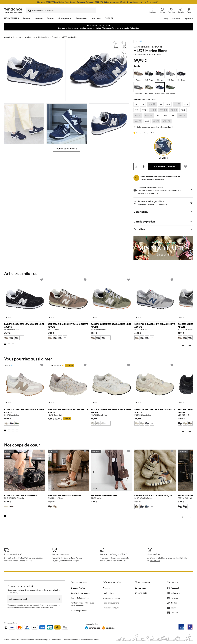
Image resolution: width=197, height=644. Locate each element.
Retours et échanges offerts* (151, 201)
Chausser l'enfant (78, 588)
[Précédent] (6, 300)
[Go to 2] (9, 344)
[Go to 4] (17, 430)
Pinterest (175, 598)
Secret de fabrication (80, 598)
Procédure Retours (111, 608)
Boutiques (152, 12)
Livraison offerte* (13, 554)
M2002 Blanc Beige (142, 415)
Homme (38, 18)
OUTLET (109, 18)
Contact (162, 12)
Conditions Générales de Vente (74, 639)
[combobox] (61, 10)
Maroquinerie (64, 18)
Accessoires (81, 18)
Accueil (7, 37)
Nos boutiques (108, 593)
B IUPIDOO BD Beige (143, 498)
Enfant (50, 18)
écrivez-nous (155, 560)
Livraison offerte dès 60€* (150, 187)
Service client (154, 554)
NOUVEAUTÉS (11, 18)
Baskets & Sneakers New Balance (147, 47)
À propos (188, 18)
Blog (165, 18)
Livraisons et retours (111, 598)
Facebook (175, 588)
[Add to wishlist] (185, 166)
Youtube (174, 608)
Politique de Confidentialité (52, 639)
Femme (26, 18)
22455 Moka (96, 498)
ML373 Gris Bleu (141, 329)
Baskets (55, 37)
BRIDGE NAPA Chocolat (14, 498)
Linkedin (174, 613)
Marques (96, 18)
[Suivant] (43, 300)
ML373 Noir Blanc (11, 329)
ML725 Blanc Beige (99, 415)
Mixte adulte (43, 37)
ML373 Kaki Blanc (98, 329)
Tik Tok (174, 603)
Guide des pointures (79, 610)
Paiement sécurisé (60, 554)
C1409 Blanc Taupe (56, 498)
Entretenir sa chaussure (80, 593)
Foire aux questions (111, 603)
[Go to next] (189, 345)
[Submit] (29, 10)
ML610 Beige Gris (55, 415)
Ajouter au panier (164, 166)
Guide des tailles (149, 99)
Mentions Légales (92, 639)
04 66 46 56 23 (141, 593)
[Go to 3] (13, 344)
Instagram (175, 593)
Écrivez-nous (140, 588)
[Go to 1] (5, 344)
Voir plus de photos (66, 148)
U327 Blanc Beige (11, 415)
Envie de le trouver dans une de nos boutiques (160, 176)
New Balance (29, 37)
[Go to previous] (183, 345)
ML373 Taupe (53, 329)
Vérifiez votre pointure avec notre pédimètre (82, 604)
